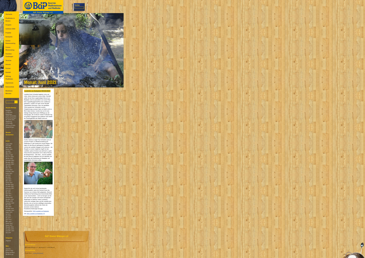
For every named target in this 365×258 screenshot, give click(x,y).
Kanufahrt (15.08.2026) (9, 111)
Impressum (9, 83)
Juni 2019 (8, 216)
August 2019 (9, 212)
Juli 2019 (8, 214)
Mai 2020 (8, 205)
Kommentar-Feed (10, 252)
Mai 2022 (8, 177)
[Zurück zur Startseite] (43, 5)
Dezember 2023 (10, 162)
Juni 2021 (8, 190)
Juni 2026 (8, 145)
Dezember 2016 (10, 227)
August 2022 (9, 173)
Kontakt (8, 72)
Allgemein (8, 240)
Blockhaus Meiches (9, 92)
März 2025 (8, 153)
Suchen (77, 5)
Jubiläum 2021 (10, 29)
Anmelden (8, 249)
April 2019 (8, 219)
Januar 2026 (9, 149)
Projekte (8, 33)
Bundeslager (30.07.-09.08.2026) (11, 115)
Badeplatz (9, 37)
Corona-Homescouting (10, 42)
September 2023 (10, 164)
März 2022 (8, 181)
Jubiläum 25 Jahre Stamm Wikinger (10, 126)
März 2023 (8, 168)
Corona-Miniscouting (10, 48)
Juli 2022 (8, 175)
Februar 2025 (9, 155)
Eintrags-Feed (9, 250)
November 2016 (10, 229)
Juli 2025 (8, 151)
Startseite (9, 14)
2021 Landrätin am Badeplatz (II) (36, 213)
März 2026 (8, 147)
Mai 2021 (8, 192)
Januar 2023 (9, 170)
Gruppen (8, 25)
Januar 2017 (9, 225)
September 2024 (10, 160)
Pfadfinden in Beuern (10, 19)
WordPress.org (9, 254)
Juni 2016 (8, 232)
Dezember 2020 (10, 199)
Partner (8, 68)
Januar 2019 (9, 223)
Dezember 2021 (10, 184)
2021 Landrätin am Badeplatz (41, 211)
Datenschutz (10, 87)
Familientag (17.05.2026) (9, 122)
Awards (8, 64)
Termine (8, 60)
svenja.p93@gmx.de (38, 253)
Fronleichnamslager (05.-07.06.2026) (11, 119)
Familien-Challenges (9, 55)
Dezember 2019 (10, 208)
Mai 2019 (8, 218)
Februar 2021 (9, 197)
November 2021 (10, 186)
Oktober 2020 (9, 201)
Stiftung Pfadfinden (9, 77)
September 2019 (10, 210)
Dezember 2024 (10, 157)
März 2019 (8, 221)
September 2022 (10, 171)
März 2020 (8, 207)
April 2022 (8, 179)
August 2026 (9, 144)
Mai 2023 (8, 166)
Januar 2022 (9, 182)
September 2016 (10, 231)
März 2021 (8, 195)
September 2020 (10, 203)
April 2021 (8, 194)
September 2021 (10, 188)
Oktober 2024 (9, 158)
